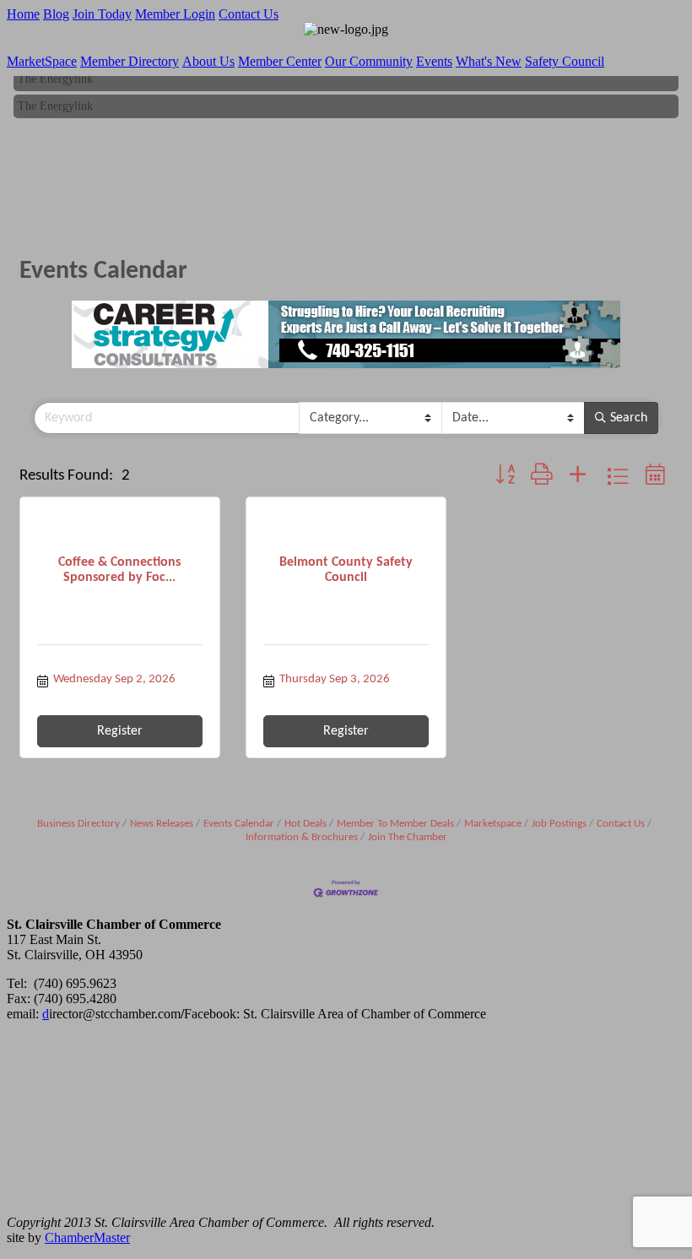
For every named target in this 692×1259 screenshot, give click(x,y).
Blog (56, 14)
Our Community (369, 61)
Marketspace (493, 823)
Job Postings (559, 823)
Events (434, 61)
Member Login (175, 14)
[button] (504, 477)
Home (23, 14)
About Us (208, 61)
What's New (489, 61)
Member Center (280, 61)
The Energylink (55, 76)
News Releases (161, 823)
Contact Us (248, 14)
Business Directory (78, 823)
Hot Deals (305, 823)
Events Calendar (238, 823)
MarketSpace (42, 61)
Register (120, 731)
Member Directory (129, 61)
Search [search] (628, 418)
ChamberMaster (87, 1237)
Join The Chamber (407, 837)
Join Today (102, 14)
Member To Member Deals (395, 823)
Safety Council (564, 61)
